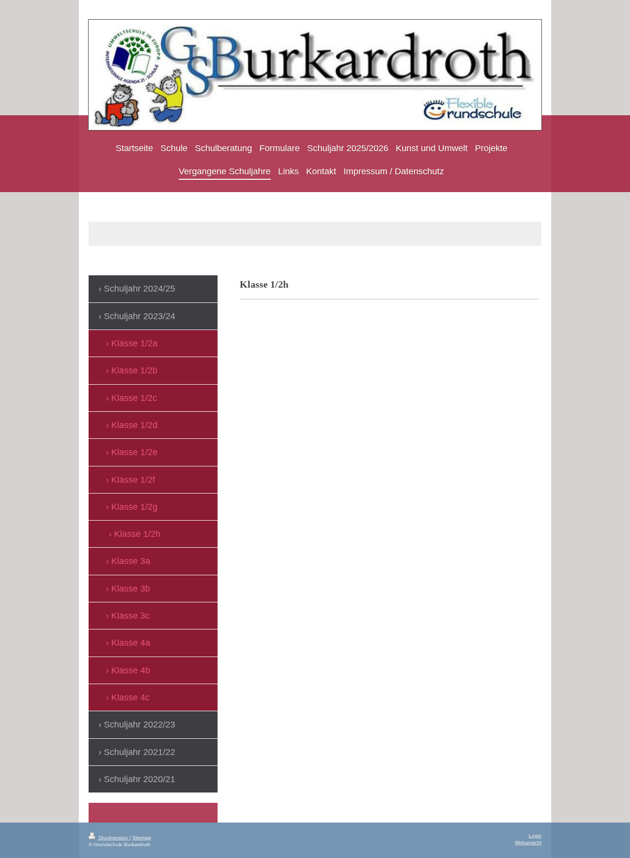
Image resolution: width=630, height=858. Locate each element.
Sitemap (141, 837)
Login (535, 835)
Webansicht (528, 842)
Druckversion (113, 837)
